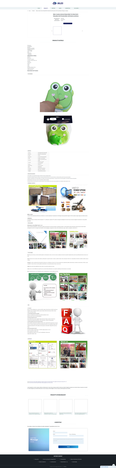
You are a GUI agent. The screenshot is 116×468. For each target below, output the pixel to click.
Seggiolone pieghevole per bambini (71, 387)
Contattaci (67, 8)
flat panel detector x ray (64, 461)
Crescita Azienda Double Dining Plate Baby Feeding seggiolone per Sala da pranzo (41, 382)
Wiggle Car (53, 388)
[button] (52, 31)
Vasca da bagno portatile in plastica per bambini (58, 387)
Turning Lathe (37, 459)
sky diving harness (53, 461)
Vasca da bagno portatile (47, 388)
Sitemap (65, 466)
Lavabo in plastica (36, 387)
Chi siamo (76, 8)
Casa (39, 8)
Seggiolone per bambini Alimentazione (37, 388)
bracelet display (74, 461)
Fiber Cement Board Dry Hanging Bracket (49, 459)
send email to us (68, 23)
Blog (60, 8)
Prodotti (46, 8)
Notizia (53, 8)
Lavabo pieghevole (30, 387)
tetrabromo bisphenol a (42, 461)
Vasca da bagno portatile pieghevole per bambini (62, 388)
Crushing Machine (63, 459)
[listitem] (58, 30)
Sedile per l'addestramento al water (45, 387)
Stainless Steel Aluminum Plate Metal (75, 459)
